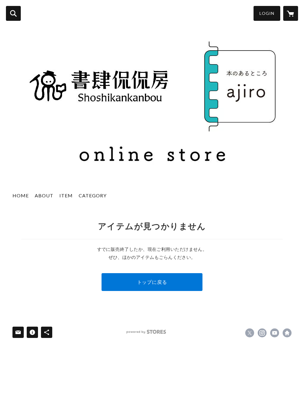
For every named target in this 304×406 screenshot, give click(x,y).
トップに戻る (152, 282)
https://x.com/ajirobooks (249, 332)
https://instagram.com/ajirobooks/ (262, 332)
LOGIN (266, 13)
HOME (20, 195)
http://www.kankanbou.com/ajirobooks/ (287, 332)
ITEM (66, 195)
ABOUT (44, 195)
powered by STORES (146, 332)
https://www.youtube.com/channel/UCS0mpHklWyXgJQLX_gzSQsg (274, 332)
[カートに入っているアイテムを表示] (290, 13)
